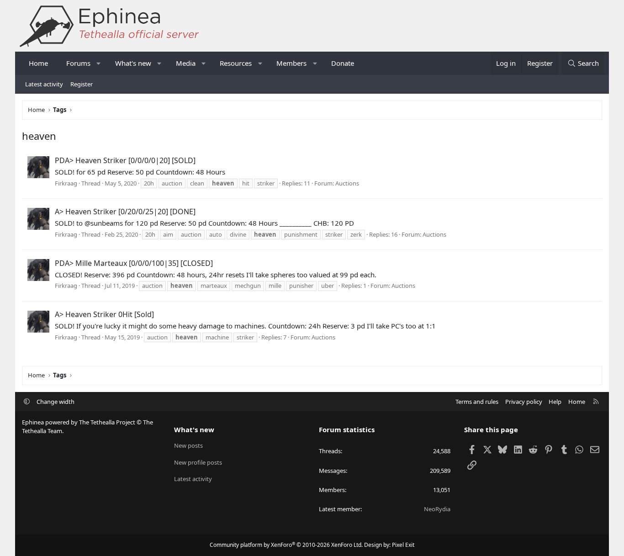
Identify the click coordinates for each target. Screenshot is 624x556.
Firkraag (66, 183)
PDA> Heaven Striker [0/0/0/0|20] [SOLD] (125, 160)
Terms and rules (476, 401)
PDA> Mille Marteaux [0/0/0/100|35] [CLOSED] (134, 263)
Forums (78, 63)
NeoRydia (437, 509)
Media (186, 63)
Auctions (347, 183)
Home (38, 63)
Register (81, 84)
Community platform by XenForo (286, 545)
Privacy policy (523, 401)
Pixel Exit (403, 545)
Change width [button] (55, 401)
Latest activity (44, 84)
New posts (188, 445)
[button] (99, 63)
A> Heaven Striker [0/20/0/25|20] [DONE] (125, 212)
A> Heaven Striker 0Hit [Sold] (104, 314)
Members (291, 63)
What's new (133, 63)
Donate (342, 63)
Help (555, 401)
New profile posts (198, 462)
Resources (236, 63)
